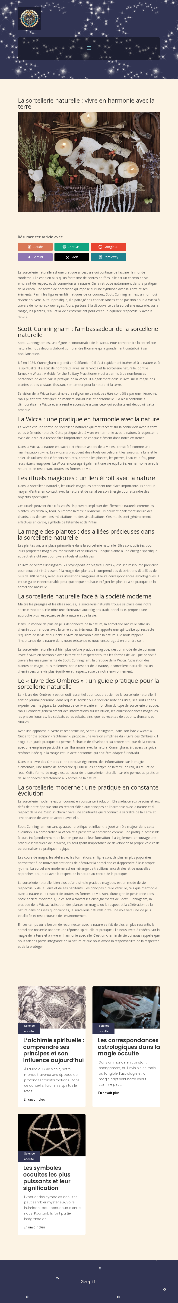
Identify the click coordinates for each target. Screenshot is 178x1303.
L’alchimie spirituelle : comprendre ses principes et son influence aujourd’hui (53, 1050)
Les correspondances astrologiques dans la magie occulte (129, 1047)
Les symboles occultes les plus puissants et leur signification (46, 1178)
